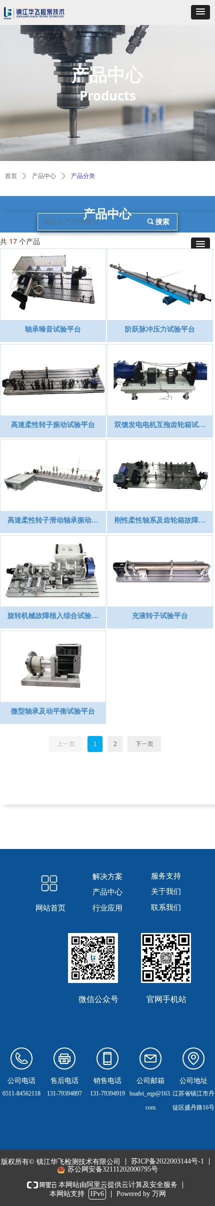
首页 (11, 176)
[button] (200, 12)
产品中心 (44, 176)
